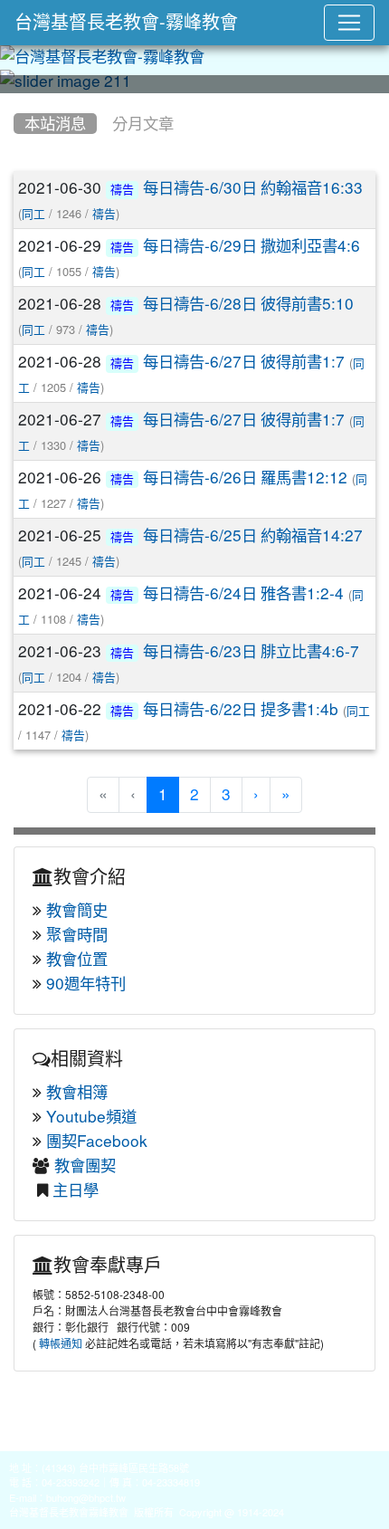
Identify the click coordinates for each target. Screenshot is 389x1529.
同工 (33, 214)
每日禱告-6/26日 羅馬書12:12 (245, 477)
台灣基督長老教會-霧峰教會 (126, 23)
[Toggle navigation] (349, 23)
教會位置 (77, 959)
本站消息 (55, 123)
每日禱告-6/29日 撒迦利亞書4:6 (251, 245)
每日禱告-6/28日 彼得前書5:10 (248, 303)
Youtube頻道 (91, 1116)
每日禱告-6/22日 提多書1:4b (240, 709)
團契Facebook (96, 1141)
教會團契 (85, 1165)
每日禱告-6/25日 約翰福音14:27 (253, 535)
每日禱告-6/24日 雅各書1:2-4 (243, 593)
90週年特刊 (86, 983)
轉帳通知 (60, 1344)
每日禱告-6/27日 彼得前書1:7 (244, 361)
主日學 (75, 1190)
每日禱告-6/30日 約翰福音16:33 (253, 188)
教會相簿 (77, 1092)
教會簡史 (77, 910)
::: (18, 99)
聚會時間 (77, 934)
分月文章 (143, 123)
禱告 (122, 190)
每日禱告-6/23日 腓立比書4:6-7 (251, 651)
